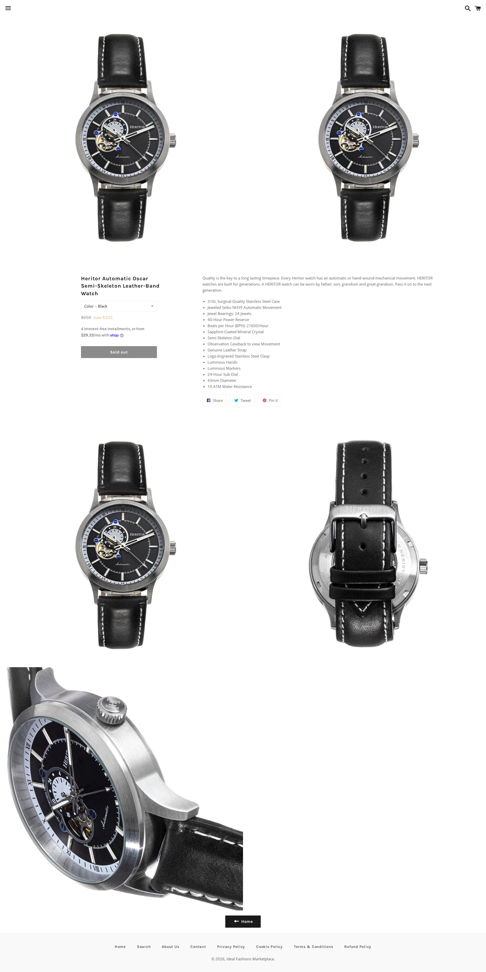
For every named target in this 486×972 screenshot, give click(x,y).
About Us (170, 946)
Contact (198, 946)
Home (120, 946)
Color (89, 306)
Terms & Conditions (313, 946)
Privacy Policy (231, 946)
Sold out (119, 352)
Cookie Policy (269, 946)
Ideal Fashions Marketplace (250, 958)
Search (144, 946)
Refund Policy (357, 946)
